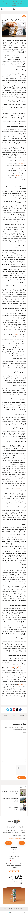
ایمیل (24, 754)
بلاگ (24, 16)
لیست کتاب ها (14, 854)
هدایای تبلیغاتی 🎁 (14, 861)
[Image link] (14, 888)
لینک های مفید (14, 847)
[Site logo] (14, 9)
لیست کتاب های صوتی (14, 856)
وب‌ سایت (23, 760)
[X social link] (17, 709)
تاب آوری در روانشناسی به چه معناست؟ (10, 791)
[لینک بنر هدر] (16, 3)
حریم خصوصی (14, 867)
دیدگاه (24, 732)
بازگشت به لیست (14, 715)
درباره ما (14, 850)
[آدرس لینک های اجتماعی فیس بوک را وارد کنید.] (20, 709)
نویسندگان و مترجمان (14, 858)
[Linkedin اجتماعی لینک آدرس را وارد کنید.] (11, 709)
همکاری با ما (14, 852)
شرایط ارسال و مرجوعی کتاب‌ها (14, 865)
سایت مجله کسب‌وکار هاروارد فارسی (14, 863)
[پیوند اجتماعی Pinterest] (14, 709)
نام (24, 748)
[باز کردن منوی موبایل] (26, 9)
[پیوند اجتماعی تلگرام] (7, 709)
